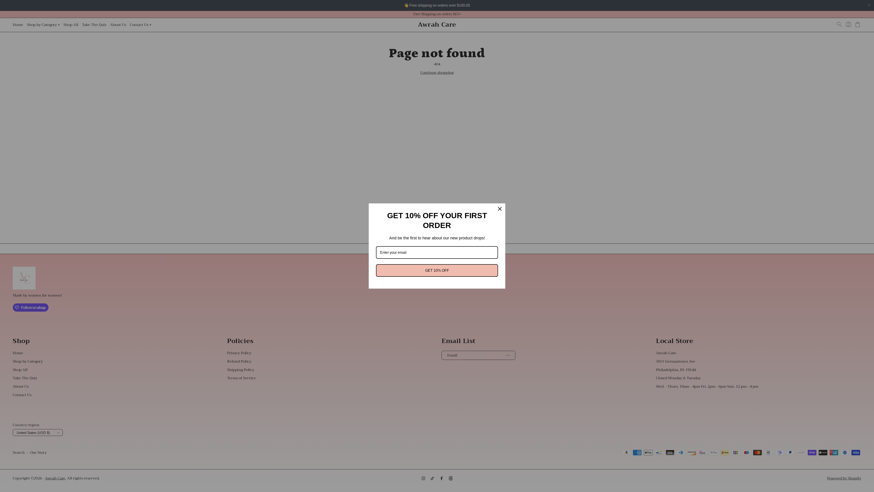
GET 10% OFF (437, 270)
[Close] (499, 208)
